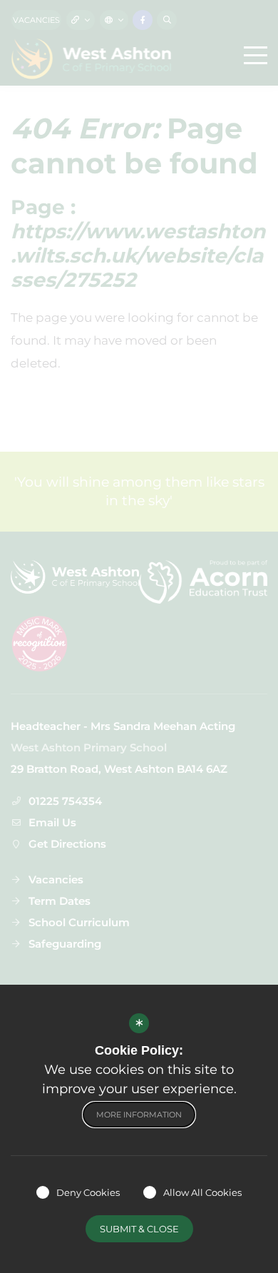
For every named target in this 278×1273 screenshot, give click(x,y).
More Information (139, 1115)
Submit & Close (139, 1228)
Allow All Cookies (202, 1192)
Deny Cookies (88, 1192)
